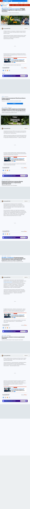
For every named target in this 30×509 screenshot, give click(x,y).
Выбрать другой (5, 5)
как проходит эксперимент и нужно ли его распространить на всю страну (18, 61)
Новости (2, 107)
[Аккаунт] (28, 1)
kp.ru (26, 67)
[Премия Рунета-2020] (11, 1)
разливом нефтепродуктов (8, 282)
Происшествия (5, 107)
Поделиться (26, 28)
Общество (12, 58)
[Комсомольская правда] (7, 1)
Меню (1, 1)
